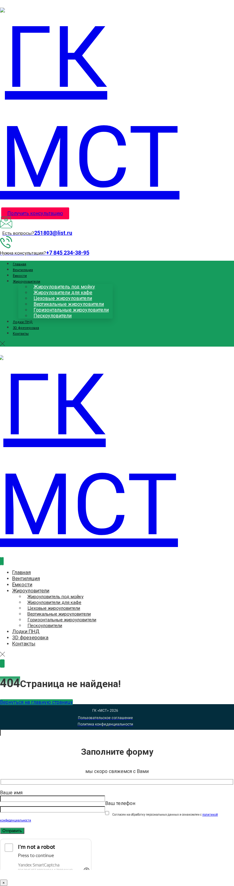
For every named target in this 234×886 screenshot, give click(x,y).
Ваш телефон (120, 803)
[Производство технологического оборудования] (105, 157)
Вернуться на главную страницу (36, 702)
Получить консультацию (35, 213)
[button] (2, 344)
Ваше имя (11, 793)
